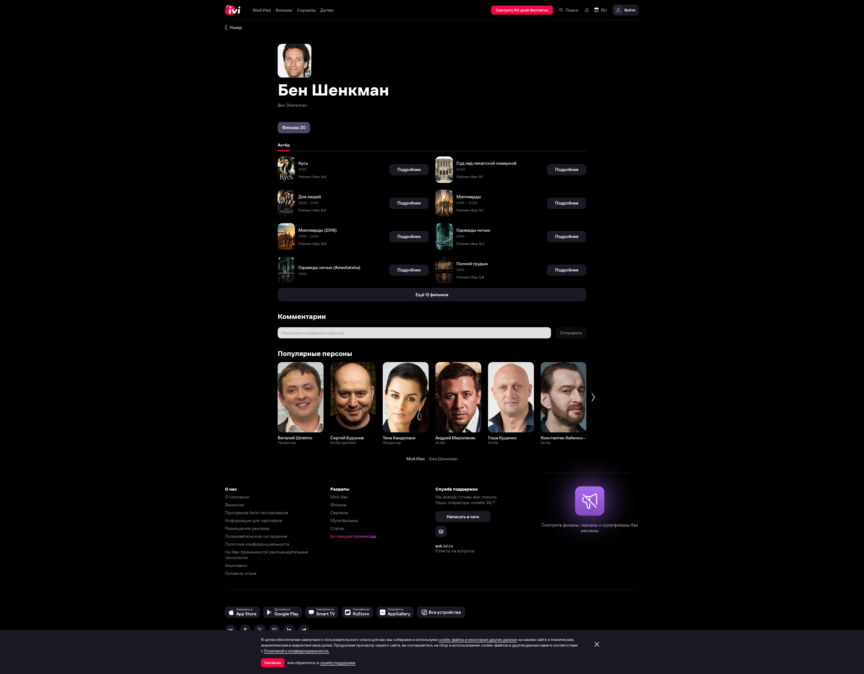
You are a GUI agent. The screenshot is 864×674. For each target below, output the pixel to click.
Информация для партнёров (253, 520)
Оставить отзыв (240, 573)
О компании (237, 497)
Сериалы (339, 512)
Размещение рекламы (247, 528)
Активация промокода (353, 536)
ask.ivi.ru (444, 545)
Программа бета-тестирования (256, 512)
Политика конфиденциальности (257, 544)
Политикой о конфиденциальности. (296, 651)
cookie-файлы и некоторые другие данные (478, 639)
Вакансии (234, 505)
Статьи (337, 528)
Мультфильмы (344, 520)
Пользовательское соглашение (256, 536)
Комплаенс (236, 565)
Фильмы (338, 505)
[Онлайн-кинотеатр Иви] (234, 10)
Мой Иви (339, 497)
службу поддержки (337, 663)
